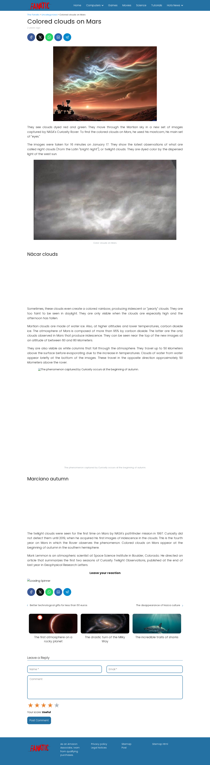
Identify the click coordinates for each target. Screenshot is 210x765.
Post (124, 747)
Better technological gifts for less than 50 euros (58, 605)
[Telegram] (67, 37)
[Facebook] (31, 37)
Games (112, 5)
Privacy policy (99, 744)
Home (77, 5)
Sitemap (126, 744)
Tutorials (156, 5)
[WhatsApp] (49, 37)
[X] (40, 37)
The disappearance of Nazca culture (158, 605)
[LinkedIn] (58, 37)
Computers (93, 5)
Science (141, 5)
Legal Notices (99, 747)
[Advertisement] (105, 282)
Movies (126, 5)
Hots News (173, 5)
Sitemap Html (160, 744)
